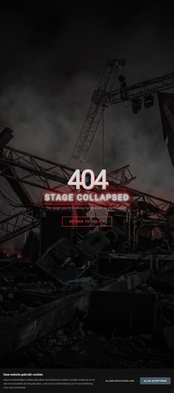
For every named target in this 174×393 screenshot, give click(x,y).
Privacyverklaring (84, 383)
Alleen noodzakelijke (120, 381)
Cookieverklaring (62, 383)
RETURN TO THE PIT (87, 222)
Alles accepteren (155, 381)
